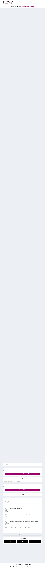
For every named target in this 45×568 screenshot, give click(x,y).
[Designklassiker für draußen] (22, 426)
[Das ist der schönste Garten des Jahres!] (22, 264)
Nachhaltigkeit (14, 150)
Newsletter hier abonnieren (28, 6)
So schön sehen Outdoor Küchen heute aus (22, 323)
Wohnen (13, 422)
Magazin (14, 259)
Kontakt (10, 566)
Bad (5, 458)
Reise (9, 295)
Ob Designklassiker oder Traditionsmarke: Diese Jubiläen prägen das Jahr (23, 527)
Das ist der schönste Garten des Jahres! (21, 267)
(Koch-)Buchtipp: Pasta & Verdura (16, 508)
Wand (11, 315)
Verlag (20, 566)
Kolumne (14, 407)
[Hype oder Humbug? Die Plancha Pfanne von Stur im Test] (7, 516)
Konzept (9, 354)
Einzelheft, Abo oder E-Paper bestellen (23, 473)
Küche (13, 334)
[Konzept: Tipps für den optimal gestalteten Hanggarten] (22, 339)
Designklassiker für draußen (17, 430)
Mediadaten (15, 566)
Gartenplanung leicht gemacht (17, 207)
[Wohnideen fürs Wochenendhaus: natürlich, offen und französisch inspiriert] (7, 523)
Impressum (24, 566)
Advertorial (6, 315)
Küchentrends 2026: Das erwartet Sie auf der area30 (19, 501)
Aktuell (6, 71)
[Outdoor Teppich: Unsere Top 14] (22, 412)
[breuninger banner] (22, 534)
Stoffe (13, 71)
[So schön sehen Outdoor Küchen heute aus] (22, 320)
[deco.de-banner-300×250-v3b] (22, 545)
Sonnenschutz (22, 259)
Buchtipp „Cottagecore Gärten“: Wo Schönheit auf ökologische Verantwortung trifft (22, 136)
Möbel (18, 259)
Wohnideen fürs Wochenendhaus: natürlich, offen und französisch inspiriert (24, 521)
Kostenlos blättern (22, 489)
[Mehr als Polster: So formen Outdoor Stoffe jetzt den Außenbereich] (22, 33)
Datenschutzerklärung (31, 566)
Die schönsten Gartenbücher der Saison (21, 362)
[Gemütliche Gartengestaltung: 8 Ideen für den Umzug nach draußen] (22, 444)
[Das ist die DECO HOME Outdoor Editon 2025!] (22, 233)
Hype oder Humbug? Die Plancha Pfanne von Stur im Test (20, 514)
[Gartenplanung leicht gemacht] (22, 179)
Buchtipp (6, 150)
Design (6, 334)
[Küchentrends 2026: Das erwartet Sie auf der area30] (7, 503)
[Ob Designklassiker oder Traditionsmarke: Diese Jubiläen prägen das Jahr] (7, 529)
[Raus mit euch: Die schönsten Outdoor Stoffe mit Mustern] (22, 375)
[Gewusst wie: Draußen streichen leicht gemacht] (22, 300)
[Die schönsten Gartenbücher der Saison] (22, 359)
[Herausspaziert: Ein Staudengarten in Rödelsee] (22, 280)
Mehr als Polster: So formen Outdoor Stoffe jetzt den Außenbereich (22, 60)
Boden (6, 422)
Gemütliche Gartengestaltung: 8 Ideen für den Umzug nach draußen (22, 448)
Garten (9, 71)
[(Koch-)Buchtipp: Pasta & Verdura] (7, 510)
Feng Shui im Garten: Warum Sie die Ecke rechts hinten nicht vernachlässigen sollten (22, 399)
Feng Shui (6, 407)
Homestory (10, 259)
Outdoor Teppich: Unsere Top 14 (18, 415)
